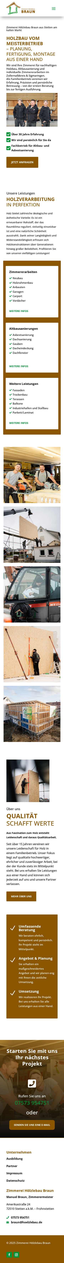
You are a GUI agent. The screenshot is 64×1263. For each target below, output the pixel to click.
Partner (11, 1166)
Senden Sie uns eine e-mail (32, 1125)
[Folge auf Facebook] (9, 1255)
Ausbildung (14, 1159)
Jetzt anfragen (22, 162)
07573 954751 (32, 1102)
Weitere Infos (18, 311)
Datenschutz (15, 1181)
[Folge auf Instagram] (16, 1255)
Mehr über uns (21, 896)
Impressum (14, 1173)
